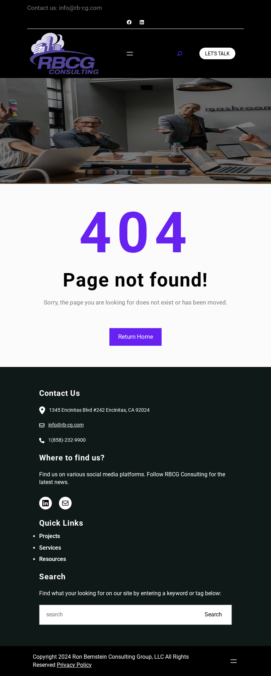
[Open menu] (129, 53)
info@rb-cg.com (66, 425)
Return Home (135, 336)
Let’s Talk (217, 53)
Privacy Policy (74, 665)
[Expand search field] (179, 54)
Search (213, 614)
